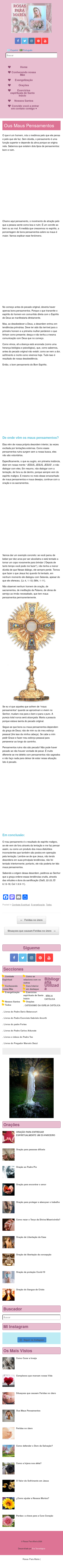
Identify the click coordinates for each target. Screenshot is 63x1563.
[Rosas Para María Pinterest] (38, 41)
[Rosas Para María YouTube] (45, 41)
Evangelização (24, 80)
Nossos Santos (23, 100)
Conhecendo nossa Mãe (24, 73)
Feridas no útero (31, 919)
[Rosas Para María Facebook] (18, 41)
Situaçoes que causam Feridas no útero (32, 930)
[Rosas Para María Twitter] (25, 41)
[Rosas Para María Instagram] (31, 41)
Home (23, 67)
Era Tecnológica (38, 1548)
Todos (49, 904)
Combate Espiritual (21, 904)
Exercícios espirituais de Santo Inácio (22, 92)
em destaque (32, 988)
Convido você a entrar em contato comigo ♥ (25, 107)
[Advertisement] (31, 185)
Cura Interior (32, 985)
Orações (24, 85)
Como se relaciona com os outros (32, 979)
